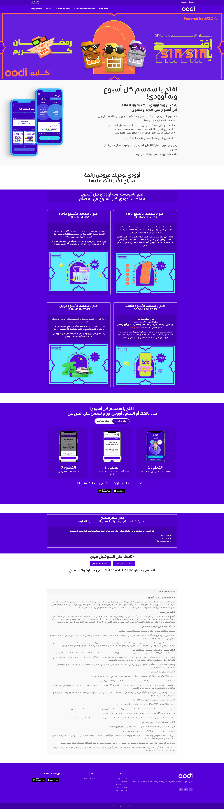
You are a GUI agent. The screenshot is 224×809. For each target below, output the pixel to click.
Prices (48, 8)
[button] (112, 591)
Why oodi (103, 8)
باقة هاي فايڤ (135, 327)
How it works (64, 8)
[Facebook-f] (181, 789)
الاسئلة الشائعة (165, 591)
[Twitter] (186, 789)
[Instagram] (190, 789)
